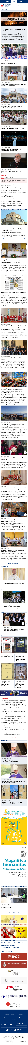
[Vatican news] (14, 956)
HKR (20, 1)
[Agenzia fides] (14, 996)
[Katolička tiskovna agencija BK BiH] (14, 964)
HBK (2, 942)
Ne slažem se (23, 1041)
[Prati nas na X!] (8, 1024)
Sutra (6, 177)
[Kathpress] (14, 988)
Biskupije (12, 945)
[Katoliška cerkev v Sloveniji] (14, 972)
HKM (7, 1)
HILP (15, 942)
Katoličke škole (5, 945)
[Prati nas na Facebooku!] (2, 1024)
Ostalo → (12, 177)
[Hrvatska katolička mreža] (9, 1030)
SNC (19, 942)
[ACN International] (14, 1004)
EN (22, 5)
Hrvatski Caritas (8, 942)
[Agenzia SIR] (14, 980)
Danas (2, 177)
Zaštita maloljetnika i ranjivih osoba (10, 947)
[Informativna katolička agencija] (18, 1030)
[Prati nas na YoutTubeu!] (11, 1024)
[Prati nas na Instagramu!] (5, 1024)
